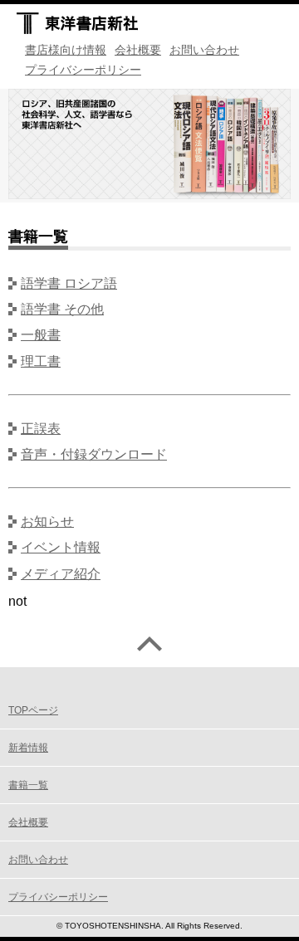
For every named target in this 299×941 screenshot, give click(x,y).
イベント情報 (60, 547)
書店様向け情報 (65, 49)
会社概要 (138, 49)
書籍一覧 (28, 785)
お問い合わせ (204, 49)
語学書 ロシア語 (69, 283)
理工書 (41, 361)
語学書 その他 (62, 309)
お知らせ (47, 521)
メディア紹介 (60, 574)
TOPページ (33, 710)
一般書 (41, 335)
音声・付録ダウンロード (94, 454)
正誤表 (41, 429)
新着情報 (28, 747)
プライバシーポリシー (83, 69)
